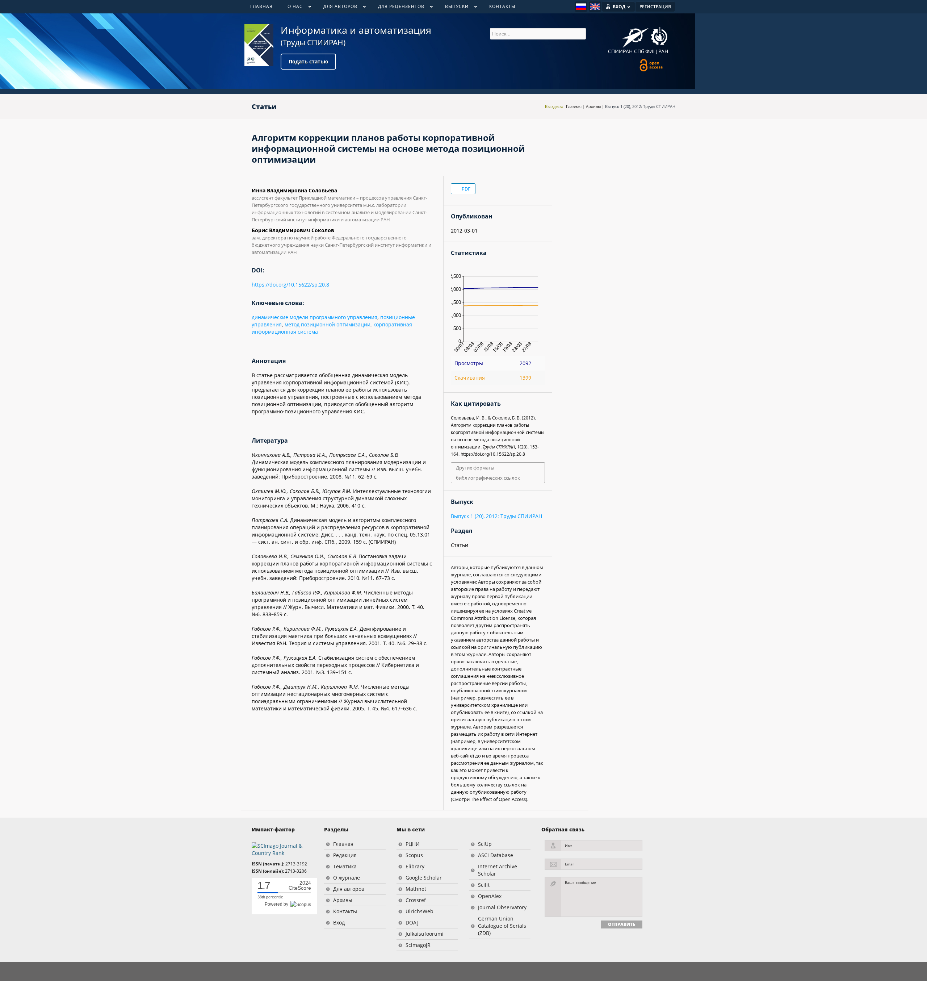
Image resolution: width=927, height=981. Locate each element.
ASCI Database (495, 855)
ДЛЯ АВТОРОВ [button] (336, 8)
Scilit (484, 884)
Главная (574, 106)
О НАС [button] (291, 8)
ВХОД (619, 7)
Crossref (416, 900)
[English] (595, 6)
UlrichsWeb (419, 911)
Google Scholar (424, 877)
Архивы (593, 106)
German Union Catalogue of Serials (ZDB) (502, 925)
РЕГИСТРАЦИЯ (655, 7)
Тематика (345, 866)
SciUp (485, 843)
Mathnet (416, 888)
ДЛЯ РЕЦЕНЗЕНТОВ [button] (397, 8)
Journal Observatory (502, 907)
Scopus (414, 855)
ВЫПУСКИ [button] (453, 8)
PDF (465, 188)
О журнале (346, 877)
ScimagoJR (418, 945)
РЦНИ (413, 843)
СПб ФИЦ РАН (651, 51)
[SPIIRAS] (635, 35)
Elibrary (415, 866)
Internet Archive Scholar (497, 870)
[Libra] (258, 45)
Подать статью (308, 61)
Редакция (345, 855)
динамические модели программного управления (314, 317)
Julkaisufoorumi (425, 933)
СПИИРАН (620, 51)
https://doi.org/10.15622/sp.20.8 (290, 284)
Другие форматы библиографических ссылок (488, 472)
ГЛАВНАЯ (261, 6)
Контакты (345, 911)
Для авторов (348, 888)
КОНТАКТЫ (502, 6)
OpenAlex (490, 896)
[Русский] (581, 6)
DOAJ (412, 922)
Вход (339, 922)
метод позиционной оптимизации (327, 324)
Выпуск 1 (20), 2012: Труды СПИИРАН (640, 106)
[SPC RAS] (659, 37)
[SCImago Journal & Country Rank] (282, 849)
